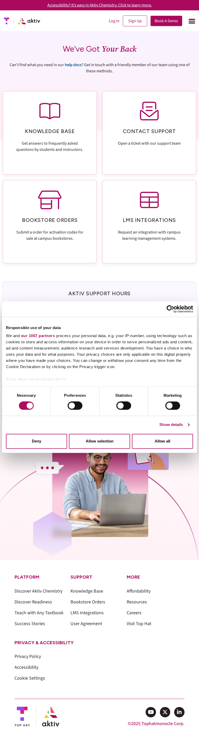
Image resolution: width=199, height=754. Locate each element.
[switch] (75, 406)
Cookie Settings (30, 678)
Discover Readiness (33, 602)
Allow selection (99, 441)
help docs (73, 65)
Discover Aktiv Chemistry (38, 591)
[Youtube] (151, 712)
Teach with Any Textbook (39, 613)
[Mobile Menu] (191, 21)
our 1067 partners (38, 335)
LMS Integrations (87, 613)
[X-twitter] (165, 712)
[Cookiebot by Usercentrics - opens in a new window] (170, 309)
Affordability (139, 591)
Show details (171, 425)
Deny (36, 441)
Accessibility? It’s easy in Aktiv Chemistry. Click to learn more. (99, 5)
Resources (137, 602)
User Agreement (86, 623)
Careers (134, 613)
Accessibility (26, 667)
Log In (114, 21)
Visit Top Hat (139, 623)
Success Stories (30, 623)
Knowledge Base (86, 591)
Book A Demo (166, 21)
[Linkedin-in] (179, 712)
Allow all (162, 441)
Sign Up (135, 21)
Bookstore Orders (87, 602)
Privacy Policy (28, 656)
